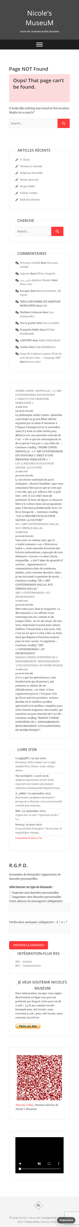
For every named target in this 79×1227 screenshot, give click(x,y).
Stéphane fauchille (31, 172)
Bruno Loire (33, 361)
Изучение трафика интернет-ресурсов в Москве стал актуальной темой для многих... (38, 801)
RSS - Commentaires (28, 965)
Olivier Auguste (45, 273)
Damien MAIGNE (51, 1221)
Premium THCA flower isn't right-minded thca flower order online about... (36, 766)
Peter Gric (26, 284)
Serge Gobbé (27, 186)
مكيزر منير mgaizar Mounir (35, 280)
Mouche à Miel (24, 1104)
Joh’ (45, 305)
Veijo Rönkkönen (45, 346)
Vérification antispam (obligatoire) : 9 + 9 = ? (38, 922)
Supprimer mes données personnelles (36, 897)
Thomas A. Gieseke (31, 166)
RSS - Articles (23, 961)
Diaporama (66, 1220)
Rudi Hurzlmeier (30, 199)
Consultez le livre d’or (28, 838)
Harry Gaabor (51, 322)
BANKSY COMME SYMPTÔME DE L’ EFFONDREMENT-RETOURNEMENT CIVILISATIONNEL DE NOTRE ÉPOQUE (39, 661)
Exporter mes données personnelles (35, 892)
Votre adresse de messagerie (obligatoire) (36, 901)
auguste (25, 273)
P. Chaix (25, 159)
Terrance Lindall (30, 262)
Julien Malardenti (49, 340)
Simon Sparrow (29, 179)
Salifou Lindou (28, 192)
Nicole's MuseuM (40, 17)
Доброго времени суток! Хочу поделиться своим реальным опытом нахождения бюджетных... (38, 783)
